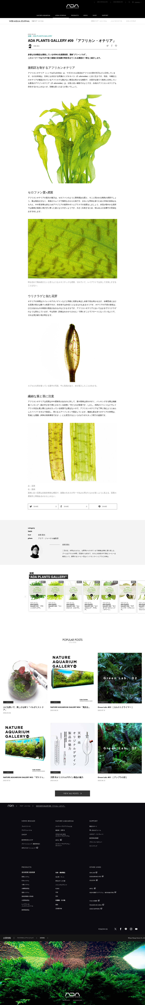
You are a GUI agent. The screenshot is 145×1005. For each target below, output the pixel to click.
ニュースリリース (116, 21)
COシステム (25, 880)
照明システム (25, 876)
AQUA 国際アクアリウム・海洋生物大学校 (101, 892)
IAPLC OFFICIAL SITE (102, 2)
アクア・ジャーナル (25, 806)
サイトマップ (93, 846)
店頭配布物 (59, 908)
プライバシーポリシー (95, 842)
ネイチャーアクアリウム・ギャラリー (63, 844)
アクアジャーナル (27, 830)
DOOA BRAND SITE (118, 2)
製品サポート (93, 826)
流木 (57, 896)
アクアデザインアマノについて (25, 937)
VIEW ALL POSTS (71, 793)
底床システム (25, 892)
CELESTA (92, 880)
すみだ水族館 (93, 901)
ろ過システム (25, 884)
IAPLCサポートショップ (29, 848)
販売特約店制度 (93, 838)
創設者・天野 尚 (60, 830)
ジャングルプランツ (61, 885)
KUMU (57, 888)
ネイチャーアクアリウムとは (64, 826)
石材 (57, 892)
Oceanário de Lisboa (95, 905)
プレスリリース (26, 826)
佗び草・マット (60, 877)
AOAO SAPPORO (94, 909)
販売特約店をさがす (27, 840)
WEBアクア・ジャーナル (99, 21)
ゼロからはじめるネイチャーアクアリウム (63, 835)
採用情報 (42, 937)
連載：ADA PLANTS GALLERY (40, 36)
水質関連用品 (25, 900)
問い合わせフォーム (95, 830)
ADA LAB (92, 872)
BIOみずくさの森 (60, 881)
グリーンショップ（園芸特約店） (31, 844)
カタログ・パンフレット (96, 834)
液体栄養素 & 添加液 (27, 896)
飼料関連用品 (25, 910)
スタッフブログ (131, 21)
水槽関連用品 (25, 888)
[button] (106, 597)
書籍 (57, 904)
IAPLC (57, 840)
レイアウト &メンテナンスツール (27, 905)
